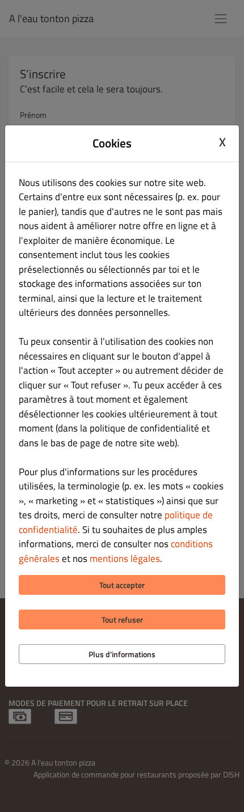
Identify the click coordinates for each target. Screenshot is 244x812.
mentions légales (125, 558)
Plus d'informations (122, 654)
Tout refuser (122, 619)
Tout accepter (122, 585)
